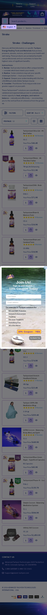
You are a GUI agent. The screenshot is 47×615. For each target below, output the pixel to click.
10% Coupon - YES (29, 332)
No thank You (35, 338)
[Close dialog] (45, 268)
